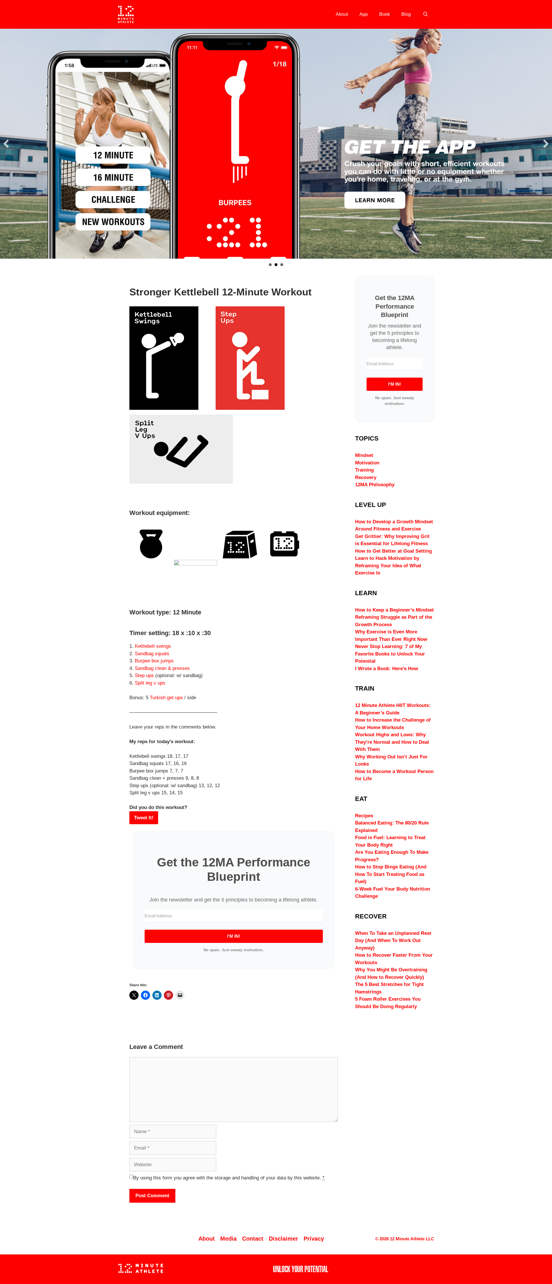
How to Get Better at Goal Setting (393, 551)
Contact (252, 1238)
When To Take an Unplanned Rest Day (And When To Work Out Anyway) (393, 941)
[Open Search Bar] (425, 14)
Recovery (365, 477)
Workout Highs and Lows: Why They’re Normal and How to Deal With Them (392, 742)
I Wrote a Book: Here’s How (386, 668)
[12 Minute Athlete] (126, 14)
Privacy (314, 1238)
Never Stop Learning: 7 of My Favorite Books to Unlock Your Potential (390, 654)
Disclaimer (283, 1238)
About (342, 14)
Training (364, 470)
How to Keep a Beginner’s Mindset (394, 610)
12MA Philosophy (374, 484)
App (363, 14)
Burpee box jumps (154, 661)
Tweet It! (144, 817)
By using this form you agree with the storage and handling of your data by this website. (229, 1178)
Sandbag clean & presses (162, 668)
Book (384, 14)
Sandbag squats (152, 653)
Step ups (144, 675)
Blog (406, 14)
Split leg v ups (150, 683)
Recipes (364, 815)
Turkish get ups (166, 697)
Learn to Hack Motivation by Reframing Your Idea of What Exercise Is (388, 565)
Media (228, 1238)
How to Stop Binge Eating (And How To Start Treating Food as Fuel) (390, 874)
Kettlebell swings (153, 646)
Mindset (364, 455)
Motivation (367, 463)
